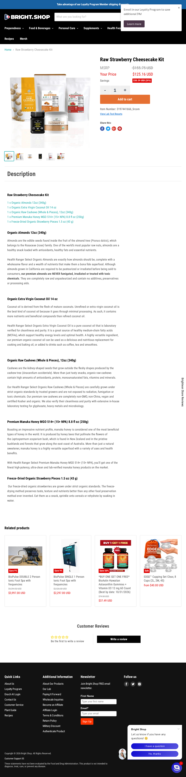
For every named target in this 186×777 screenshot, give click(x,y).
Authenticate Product (54, 731)
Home (8, 49)
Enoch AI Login (12, 694)
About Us (9, 683)
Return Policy (49, 720)
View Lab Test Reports (111, 113)
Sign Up (87, 721)
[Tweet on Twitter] (108, 128)
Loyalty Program (13, 689)
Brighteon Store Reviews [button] (182, 392)
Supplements (92, 28)
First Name (87, 695)
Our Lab (47, 689)
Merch (23, 38)
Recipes (9, 38)
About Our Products (53, 683)
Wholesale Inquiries (53, 699)
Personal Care (67, 28)
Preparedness (13, 28)
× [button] (179, 7)
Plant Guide (10, 710)
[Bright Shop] (27, 17)
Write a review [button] (118, 639)
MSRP (105, 68)
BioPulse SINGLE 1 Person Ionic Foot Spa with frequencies (69, 580)
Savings (104, 80)
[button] (176, 767)
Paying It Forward (52, 694)
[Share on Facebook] (102, 128)
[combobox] (101, 17)
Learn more (134, 24)
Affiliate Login (50, 710)
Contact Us (10, 699)
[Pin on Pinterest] (120, 128)
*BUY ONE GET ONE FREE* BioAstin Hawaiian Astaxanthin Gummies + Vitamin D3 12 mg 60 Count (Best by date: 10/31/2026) (115, 584)
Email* (84, 708)
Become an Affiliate (53, 704)
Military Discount (51, 726)
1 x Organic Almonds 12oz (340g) (26, 202)
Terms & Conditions (53, 715)
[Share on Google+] (114, 128)
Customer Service (14, 704)
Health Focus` (115, 28)
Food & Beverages (40, 28)
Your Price (108, 74)
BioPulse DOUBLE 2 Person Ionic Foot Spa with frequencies (24, 580)
